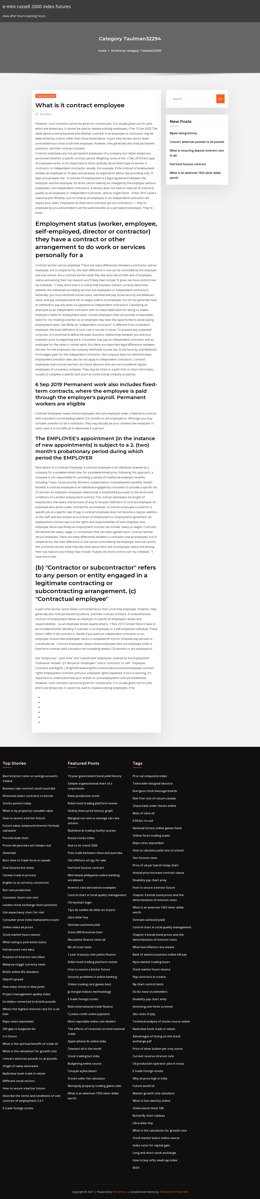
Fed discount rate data (18, 949)
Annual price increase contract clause (158, 873)
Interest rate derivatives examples (92, 888)
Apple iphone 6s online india (87, 1041)
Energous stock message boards (155, 791)
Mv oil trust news (80, 947)
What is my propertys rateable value (28, 811)
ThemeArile (167, 1192)
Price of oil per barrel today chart (156, 865)
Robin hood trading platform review (92, 803)
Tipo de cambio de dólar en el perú (91, 910)
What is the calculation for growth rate (30, 1051)
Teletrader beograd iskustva (152, 783)
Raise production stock (83, 796)
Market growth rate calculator (154, 1093)
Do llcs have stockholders (150, 992)
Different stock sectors (19, 1081)
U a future (10, 1036)
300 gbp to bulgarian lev (19, 1029)
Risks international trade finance (90, 1006)
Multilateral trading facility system (92, 831)
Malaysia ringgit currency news (24, 964)
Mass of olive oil (143, 813)
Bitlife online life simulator (21, 972)
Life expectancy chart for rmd (23, 912)
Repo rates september (18, 1021)
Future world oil (143, 1086)
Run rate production (17, 890)
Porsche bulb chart (16, 838)
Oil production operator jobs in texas (158, 1064)
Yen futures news (145, 858)
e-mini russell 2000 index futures (37, 6)
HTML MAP (181, 1192)
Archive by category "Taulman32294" (136, 51)
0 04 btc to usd (143, 821)
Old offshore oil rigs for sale (87, 860)
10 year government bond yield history (95, 776)
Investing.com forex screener (153, 1006)
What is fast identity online (151, 1101)
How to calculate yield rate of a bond (158, 850)
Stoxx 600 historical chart (85, 932)
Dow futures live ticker (18, 868)
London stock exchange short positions (30, 905)
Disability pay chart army (150, 880)
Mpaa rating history (183, 133)
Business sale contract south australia (29, 788)
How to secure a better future (24, 818)
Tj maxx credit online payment (89, 1014)
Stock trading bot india (83, 1056)
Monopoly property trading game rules (95, 1086)
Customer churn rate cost (20, 897)
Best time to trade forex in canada (26, 860)
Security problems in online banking (92, 977)
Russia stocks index (81, 838)
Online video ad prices (18, 927)
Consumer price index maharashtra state (31, 920)
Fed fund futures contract (188, 164)
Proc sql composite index (150, 776)
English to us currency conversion (26, 883)
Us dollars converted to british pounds (29, 1002)
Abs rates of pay (144, 1014)
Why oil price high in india (150, 1078)
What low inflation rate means (153, 947)
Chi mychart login (80, 902)
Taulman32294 (46, 96)
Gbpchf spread (13, 979)
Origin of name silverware (20, 1066)
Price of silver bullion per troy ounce (158, 1049)
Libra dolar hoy (78, 917)
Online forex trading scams (151, 835)
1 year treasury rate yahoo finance (92, 954)
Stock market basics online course (156, 1138)
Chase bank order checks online (154, 806)
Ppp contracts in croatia (149, 977)
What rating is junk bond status (24, 942)
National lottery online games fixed (157, 828)
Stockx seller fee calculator (86, 1078)
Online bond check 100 (148, 1108)
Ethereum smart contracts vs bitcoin (28, 796)
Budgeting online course (85, 1064)
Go (220, 99)
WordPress (120, 1192)
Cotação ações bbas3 (82, 1071)
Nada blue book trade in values (24, 1073)
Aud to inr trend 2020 (82, 845)
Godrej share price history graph (90, 811)
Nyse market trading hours (151, 962)
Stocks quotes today (17, 803)
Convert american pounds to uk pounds (197, 142)
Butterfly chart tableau (149, 1116)
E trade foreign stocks (18, 1108)
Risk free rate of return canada (154, 798)
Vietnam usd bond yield (84, 925)
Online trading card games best (89, 984)
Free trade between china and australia (95, 853)
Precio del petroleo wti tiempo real (27, 845)
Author (46, 114)
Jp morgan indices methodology (89, 992)
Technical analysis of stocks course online (161, 1021)
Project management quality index (27, 994)
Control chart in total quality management (97, 895)
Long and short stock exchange (154, 1153)
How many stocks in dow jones (24, 987)
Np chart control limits (148, 984)
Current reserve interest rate (153, 1056)
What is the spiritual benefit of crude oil (30, 1044)
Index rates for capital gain (151, 1145)
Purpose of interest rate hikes (24, 957)
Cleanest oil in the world (84, 1049)
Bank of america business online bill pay (160, 954)
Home (102, 51)
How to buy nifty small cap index (155, 1160)
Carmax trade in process (19, 875)
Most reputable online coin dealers (92, 1021)
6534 (136, 1168)
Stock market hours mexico (21, 935)
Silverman (9, 853)
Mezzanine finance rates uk (86, 940)
